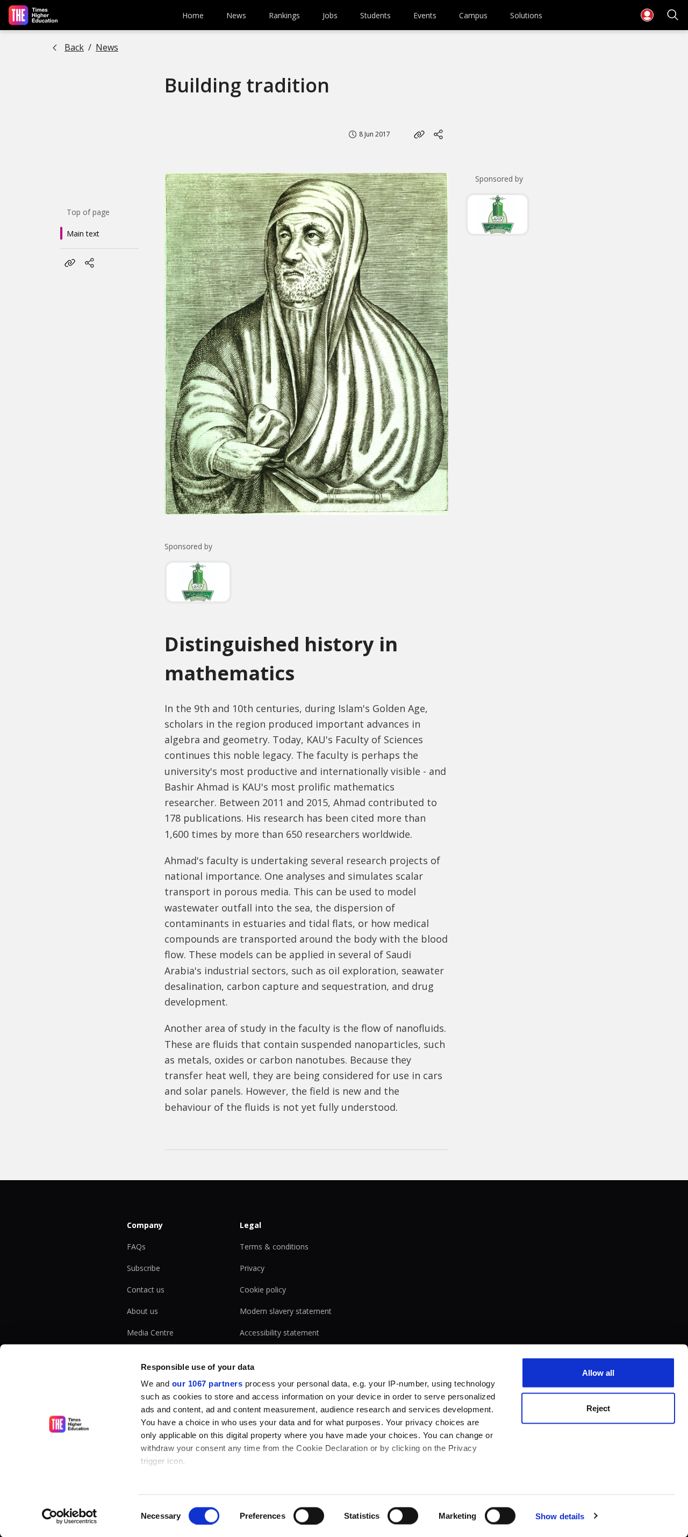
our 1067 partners (207, 1383)
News (236, 15)
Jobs (330, 15)
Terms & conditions (274, 1246)
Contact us (145, 1289)
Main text (83, 233)
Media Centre (150, 1332)
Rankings (284, 15)
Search (673, 15)
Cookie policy (263, 1289)
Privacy (252, 1268)
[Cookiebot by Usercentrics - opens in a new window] (70, 1516)
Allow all (598, 1372)
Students (375, 15)
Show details (559, 1515)
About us (142, 1311)
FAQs (136, 1246)
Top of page (88, 212)
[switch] (308, 1515)
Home (193, 15)
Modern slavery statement (286, 1311)
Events (424, 15)
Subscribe (143, 1268)
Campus (473, 15)
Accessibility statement (279, 1332)
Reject (598, 1407)
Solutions (526, 15)
